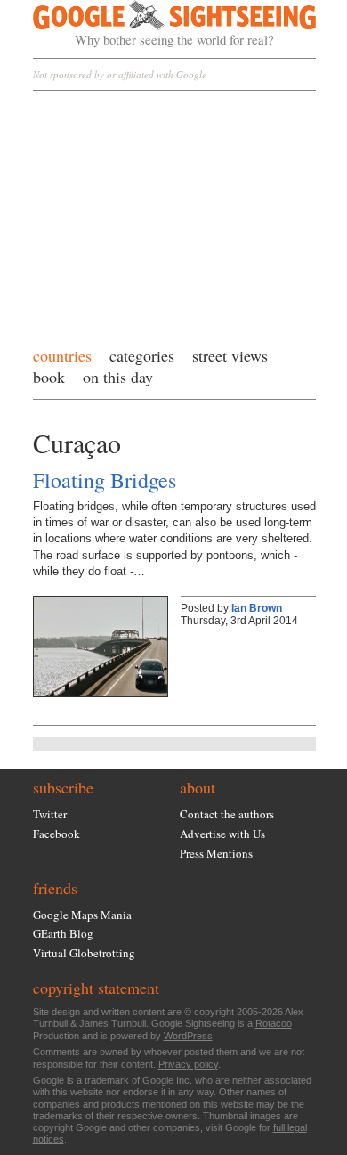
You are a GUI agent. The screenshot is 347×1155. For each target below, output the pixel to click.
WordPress (188, 1035)
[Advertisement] (174, 213)
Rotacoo (273, 1023)
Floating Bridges (104, 480)
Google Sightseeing (153, 24)
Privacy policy (188, 1064)
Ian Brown (256, 608)
